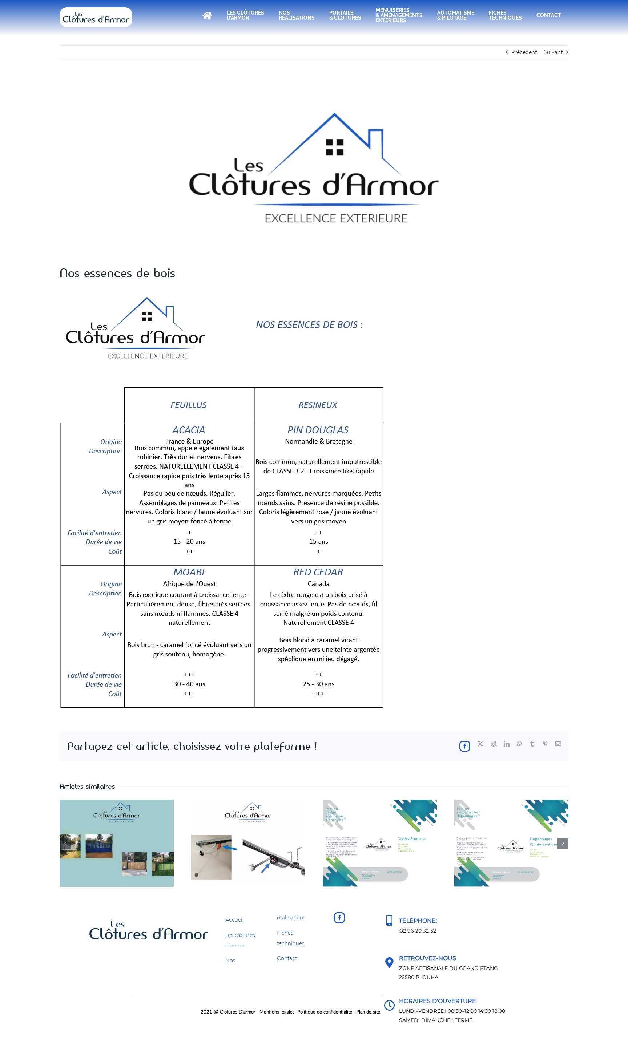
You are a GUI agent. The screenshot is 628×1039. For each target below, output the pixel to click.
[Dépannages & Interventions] (511, 803)
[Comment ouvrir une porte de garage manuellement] (248, 803)
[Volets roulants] (380, 803)
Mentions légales (277, 1012)
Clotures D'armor (237, 1012)
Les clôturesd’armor (240, 940)
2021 (207, 1012)
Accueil (234, 919)
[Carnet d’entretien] (117, 803)
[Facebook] (339, 917)
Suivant (553, 51)
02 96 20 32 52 (418, 930)
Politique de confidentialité (324, 1012)
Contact (287, 957)
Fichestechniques (291, 937)
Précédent (524, 51)
